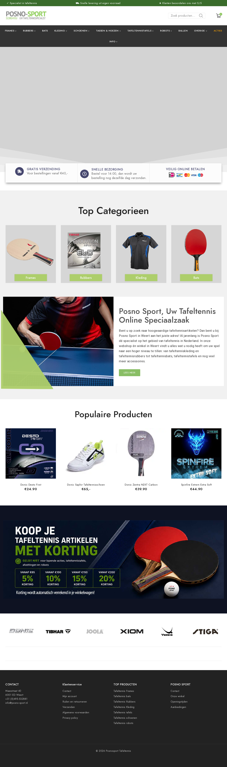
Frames (31, 278)
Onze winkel (178, 696)
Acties (218, 30)
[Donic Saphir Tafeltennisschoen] (86, 453)
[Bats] (195, 252)
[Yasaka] (169, 631)
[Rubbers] (85, 252)
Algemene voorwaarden (76, 712)
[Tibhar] (58, 631)
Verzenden (69, 707)
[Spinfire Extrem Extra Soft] (196, 453)
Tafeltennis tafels (123, 712)
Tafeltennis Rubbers (125, 701)
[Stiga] (205, 631)
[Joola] (95, 631)
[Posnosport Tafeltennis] (26, 15)
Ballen (183, 30)
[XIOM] (132, 631)
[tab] (113, 421)
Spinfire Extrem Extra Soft (196, 484)
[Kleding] (140, 252)
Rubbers (86, 278)
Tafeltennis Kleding (124, 707)
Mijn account (70, 696)
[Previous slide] (5, 246)
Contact (67, 691)
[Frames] (30, 252)
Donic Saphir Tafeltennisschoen (86, 484)
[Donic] (21, 631)
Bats (45, 30)
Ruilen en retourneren (75, 701)
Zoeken (202, 16)
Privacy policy (70, 718)
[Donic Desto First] (31, 453)
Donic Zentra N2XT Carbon (141, 484)
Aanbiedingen (178, 707)
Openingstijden (179, 701)
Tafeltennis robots (123, 723)
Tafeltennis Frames (124, 691)
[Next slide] (221, 246)
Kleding (141, 278)
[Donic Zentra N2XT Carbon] (141, 453)
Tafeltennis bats (122, 696)
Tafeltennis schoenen (125, 718)
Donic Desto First (30, 484)
